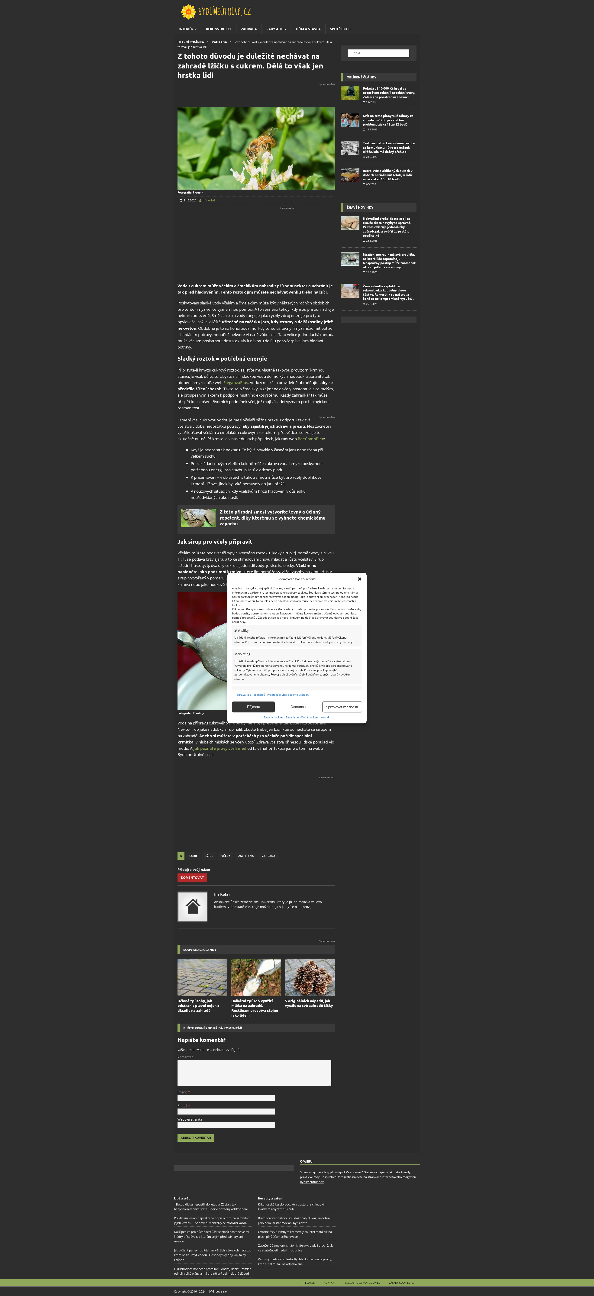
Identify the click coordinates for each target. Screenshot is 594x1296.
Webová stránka (190, 1119)
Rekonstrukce (219, 29)
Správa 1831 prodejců (251, 695)
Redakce (309, 1282)
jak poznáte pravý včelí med (220, 748)
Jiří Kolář (222, 894)
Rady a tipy (276, 29)
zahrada (268, 856)
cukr (193, 856)
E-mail (183, 1105)
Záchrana (246, 856)
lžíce (209, 856)
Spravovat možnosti (342, 707)
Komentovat (192, 877)
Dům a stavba (308, 29)
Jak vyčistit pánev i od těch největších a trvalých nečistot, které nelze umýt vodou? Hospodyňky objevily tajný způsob (213, 1255)
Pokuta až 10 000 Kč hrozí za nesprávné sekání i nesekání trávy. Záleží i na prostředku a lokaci (389, 92)
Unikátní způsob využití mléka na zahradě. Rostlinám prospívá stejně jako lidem (254, 1008)
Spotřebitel (340, 29)
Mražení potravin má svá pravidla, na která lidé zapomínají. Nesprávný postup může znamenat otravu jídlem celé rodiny (389, 260)
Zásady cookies (273, 717)
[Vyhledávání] (379, 53)
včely (225, 856)
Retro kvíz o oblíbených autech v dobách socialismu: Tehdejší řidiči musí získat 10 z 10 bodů (388, 174)
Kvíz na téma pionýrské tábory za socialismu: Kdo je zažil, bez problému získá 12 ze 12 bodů (388, 119)
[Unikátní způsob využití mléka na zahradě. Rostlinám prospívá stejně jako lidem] (256, 977)
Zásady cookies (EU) (402, 1282)
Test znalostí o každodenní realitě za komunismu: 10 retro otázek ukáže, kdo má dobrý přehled (389, 147)
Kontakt (325, 717)
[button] (359, 579)
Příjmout (253, 707)
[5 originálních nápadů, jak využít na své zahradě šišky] (310, 977)
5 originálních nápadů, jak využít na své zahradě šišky (309, 1003)
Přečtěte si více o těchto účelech (288, 695)
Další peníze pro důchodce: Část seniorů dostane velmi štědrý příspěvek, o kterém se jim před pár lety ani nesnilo (211, 1237)
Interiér (186, 29)
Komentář (185, 1057)
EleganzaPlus (235, 382)
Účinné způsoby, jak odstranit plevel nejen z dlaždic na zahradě (198, 1005)
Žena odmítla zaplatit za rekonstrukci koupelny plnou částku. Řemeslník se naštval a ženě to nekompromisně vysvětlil (388, 292)
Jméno (183, 1092)
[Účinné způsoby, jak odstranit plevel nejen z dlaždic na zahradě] (202, 977)
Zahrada (249, 29)
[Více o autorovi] (299, 907)
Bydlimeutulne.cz (312, 1182)
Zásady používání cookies (302, 717)
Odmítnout (299, 707)
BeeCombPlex (311, 438)
